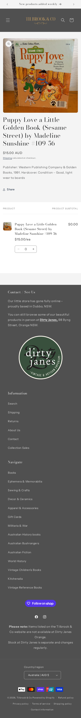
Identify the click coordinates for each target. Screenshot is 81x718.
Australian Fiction (19, 552)
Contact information (42, 709)
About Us (14, 430)
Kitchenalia (15, 578)
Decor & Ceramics (20, 499)
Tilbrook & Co (24, 697)
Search (12, 403)
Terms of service (41, 703)
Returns (13, 421)
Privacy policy (21, 703)
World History (17, 561)
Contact (13, 439)
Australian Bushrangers (23, 543)
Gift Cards (15, 517)
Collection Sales (18, 448)
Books (12, 472)
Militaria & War (18, 525)
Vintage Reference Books (25, 587)
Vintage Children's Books (24, 570)
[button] (8, 20)
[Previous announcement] (7, 4)
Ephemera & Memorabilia (25, 481)
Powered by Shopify (43, 697)
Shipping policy (63, 703)
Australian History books (24, 534)
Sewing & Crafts (19, 490)
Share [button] (11, 189)
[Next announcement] (73, 4)
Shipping (7, 158)
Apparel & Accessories (23, 508)
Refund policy (66, 697)
